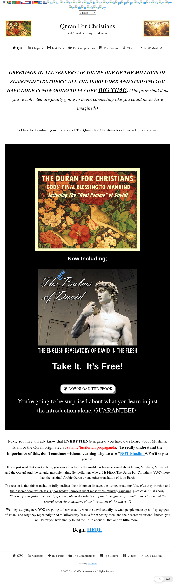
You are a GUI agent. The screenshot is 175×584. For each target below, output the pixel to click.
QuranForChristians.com (80, 571)
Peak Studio (92, 563)
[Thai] (78, 7)
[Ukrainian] (90, 7)
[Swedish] (72, 7)
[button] (163, 579)
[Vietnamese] (96, 7)
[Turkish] (84, 7)
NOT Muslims (132, 453)
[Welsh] (102, 7)
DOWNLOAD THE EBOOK (90, 388)
